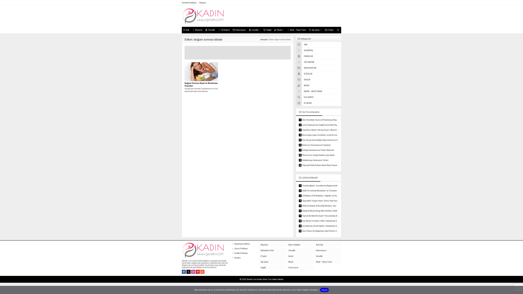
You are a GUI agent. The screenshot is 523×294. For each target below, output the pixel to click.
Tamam (324, 290)
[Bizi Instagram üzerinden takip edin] (193, 272)
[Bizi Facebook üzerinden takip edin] (184, 272)
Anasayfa (264, 40)
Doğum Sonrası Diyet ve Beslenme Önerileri (201, 84)
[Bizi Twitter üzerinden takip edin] (188, 272)
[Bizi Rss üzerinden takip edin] (202, 272)
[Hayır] (519, 290)
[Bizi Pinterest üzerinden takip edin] (198, 272)
